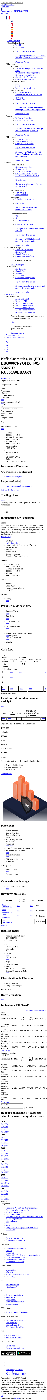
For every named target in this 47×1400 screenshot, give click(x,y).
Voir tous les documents (10, 490)
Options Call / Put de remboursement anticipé (23, 1255)
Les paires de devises (23, 171)
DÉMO (13, 322)
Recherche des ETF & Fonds (17, 1312)
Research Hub (20, 252)
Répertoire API (21, 301)
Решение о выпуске (14, 476)
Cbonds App (20, 271)
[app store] (8, 1355)
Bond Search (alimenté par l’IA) (27, 73)
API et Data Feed (22, 299)
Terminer (4, 13)
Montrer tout (5, 537)
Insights (21, 265)
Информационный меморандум (19, 486)
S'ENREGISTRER (21, 11)
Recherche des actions (23, 118)
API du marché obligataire (25, 303)
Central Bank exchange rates (26, 174)
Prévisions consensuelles (24, 199)
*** (2, 400)
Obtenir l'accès (6, 774)
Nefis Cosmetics (12, 543)
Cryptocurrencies (21, 169)
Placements (10, 1253)
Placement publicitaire (14, 1370)
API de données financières (25, 310)
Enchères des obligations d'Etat (17, 1257)
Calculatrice (10, 1346)
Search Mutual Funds (23, 141)
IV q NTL (5, 1132)
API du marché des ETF (24, 308)
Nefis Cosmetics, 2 (7, 921)
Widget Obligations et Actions (17, 1274)
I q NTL (4, 1124)
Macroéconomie (21, 195)
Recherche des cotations (24, 75)
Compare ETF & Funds (24, 144)
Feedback (9, 1372)
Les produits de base (23, 220)
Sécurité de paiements (14, 1337)
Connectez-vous (7, 11)
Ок (2, 1396)
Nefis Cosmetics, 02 (7, 911)
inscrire (17, 1398)
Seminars (14, 265)
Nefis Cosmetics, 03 (7, 906)
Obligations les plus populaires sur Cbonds (22, 1228)
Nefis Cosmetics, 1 (6, 916)
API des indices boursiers (25, 312)
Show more (5, 1051)
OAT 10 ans (10, 1230)
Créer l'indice (11, 1300)
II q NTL (4, 1127)
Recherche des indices (23, 167)
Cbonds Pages (20, 99)
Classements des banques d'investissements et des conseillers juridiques (28, 94)
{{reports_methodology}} (36, 1010)
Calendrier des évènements (25, 77)
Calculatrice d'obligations (25, 278)
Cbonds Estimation (13, 1214)
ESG (17, 84)
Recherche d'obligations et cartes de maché (22, 1208)
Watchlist (18, 45)
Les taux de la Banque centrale (27, 176)
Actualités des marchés (24, 250)
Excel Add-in (20, 269)
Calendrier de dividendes (24, 120)
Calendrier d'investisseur (24, 79)
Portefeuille (19, 47)
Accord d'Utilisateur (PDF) (16, 1374)
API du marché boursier (24, 305)
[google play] (24, 1355)
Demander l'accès (17, 333)
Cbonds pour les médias (24, 256)
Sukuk (17, 86)
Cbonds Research (22, 254)
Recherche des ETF (22, 139)
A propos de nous (12, 335)
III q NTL (5, 1129)
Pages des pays (21, 192)
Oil (16, 216)
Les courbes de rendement (25, 88)
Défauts (9, 1251)
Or (16, 218)
